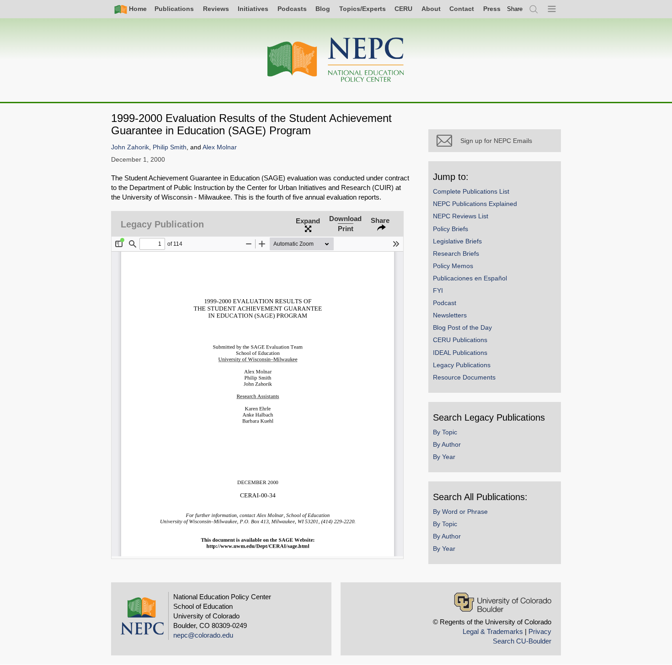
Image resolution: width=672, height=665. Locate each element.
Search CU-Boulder (522, 641)
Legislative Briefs (457, 241)
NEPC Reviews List (460, 216)
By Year (444, 456)
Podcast (444, 302)
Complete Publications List (471, 191)
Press (492, 8)
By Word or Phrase (460, 511)
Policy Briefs (450, 228)
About (431, 8)
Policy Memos (453, 265)
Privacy (539, 631)
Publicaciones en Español (470, 278)
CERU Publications (460, 339)
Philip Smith (170, 147)
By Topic (445, 432)
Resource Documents (464, 377)
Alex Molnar (220, 147)
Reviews (216, 8)
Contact (461, 8)
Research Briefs (456, 253)
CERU (403, 8)
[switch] (515, 8)
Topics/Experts (362, 8)
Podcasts (292, 8)
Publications (174, 8)
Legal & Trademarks (493, 631)
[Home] (336, 60)
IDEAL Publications (460, 352)
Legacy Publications (462, 365)
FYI (438, 290)
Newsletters (450, 315)
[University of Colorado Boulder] (502, 602)
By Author (447, 444)
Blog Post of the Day (462, 327)
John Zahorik (130, 147)
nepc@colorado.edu (203, 635)
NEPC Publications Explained (475, 203)
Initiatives (253, 8)
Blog (322, 8)
